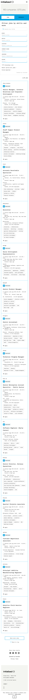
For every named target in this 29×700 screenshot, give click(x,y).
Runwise (5, 457)
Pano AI (5, 378)
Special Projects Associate (14, 504)
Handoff (5, 282)
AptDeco (5, 532)
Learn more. (18, 694)
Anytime (8, 70)
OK (14, 697)
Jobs (8, 17)
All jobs (12, 67)
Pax (4, 421)
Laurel (4, 123)
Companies (21, 17)
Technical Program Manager (13, 357)
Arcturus (5, 564)
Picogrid (5, 315)
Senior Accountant (10, 322)
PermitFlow (6, 203)
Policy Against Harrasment (8, 677)
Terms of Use (13, 675)
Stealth (5, 497)
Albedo (4, 350)
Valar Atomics (6, 83)
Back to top (15, 642)
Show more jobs (14, 638)
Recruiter (6, 210)
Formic (4, 599)
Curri (4, 164)
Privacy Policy (6, 675)
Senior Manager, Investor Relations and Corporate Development (13, 92)
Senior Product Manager (12, 289)
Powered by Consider (22, 72)
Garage (4, 245)
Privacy (13, 658)
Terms (16, 658)
